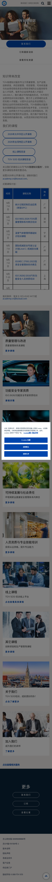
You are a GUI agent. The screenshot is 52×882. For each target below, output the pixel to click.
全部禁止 (26, 447)
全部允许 (26, 454)
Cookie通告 (27, 433)
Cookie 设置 (25, 440)
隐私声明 (35, 433)
